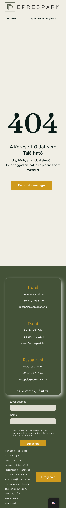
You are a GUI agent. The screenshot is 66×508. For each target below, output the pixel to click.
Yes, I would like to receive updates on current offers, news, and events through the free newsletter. (33, 433)
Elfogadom (48, 477)
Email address (18, 401)
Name (13, 414)
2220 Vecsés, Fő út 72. (33, 391)
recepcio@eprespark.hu (33, 306)
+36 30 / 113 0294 (33, 336)
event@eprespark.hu (33, 343)
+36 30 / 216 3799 (33, 300)
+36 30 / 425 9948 (33, 373)
